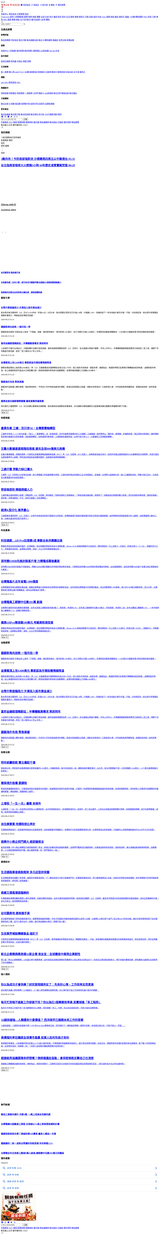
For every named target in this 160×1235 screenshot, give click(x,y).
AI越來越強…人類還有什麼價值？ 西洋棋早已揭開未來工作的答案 (42, 1019)
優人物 (12, 72)
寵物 (72, 17)
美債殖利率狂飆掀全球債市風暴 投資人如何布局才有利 (35, 1037)
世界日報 (62, 40)
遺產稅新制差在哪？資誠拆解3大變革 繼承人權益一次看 (28, 1133)
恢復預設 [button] (4, 140)
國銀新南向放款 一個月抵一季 (15, 327)
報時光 (122, 17)
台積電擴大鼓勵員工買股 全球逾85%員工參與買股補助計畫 (30, 1124)
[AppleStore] (14, 117)
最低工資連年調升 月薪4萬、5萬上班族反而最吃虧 (26, 1114)
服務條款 (29, 122)
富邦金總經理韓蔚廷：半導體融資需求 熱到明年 (24, 343)
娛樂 (34, 17)
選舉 (30, 17)
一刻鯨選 (28, 93)
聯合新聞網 (5, 40)
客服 (15, 122)
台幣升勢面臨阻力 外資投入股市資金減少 (21, 307)
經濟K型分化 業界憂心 (15, 510)
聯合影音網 (25, 114)
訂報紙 (60, 122)
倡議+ (127, 17)
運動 (38, 17)
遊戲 (9, 20)
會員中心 (4, 14)
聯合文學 (57, 93)
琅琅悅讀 (4, 93)
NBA (145, 17)
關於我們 (58, 114)
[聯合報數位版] (2, 7)
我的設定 (12, 14)
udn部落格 (49, 93)
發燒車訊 (41, 72)
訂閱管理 (20, 14)
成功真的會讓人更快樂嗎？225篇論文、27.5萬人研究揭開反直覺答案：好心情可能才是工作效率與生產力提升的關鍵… (50, 990)
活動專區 (36, 51)
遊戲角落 (33, 72)
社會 (47, 17)
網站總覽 (75, 122)
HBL (5, 20)
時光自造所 (40, 104)
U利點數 (12, 51)
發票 (29, 61)
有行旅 (45, 5)
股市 (59, 17)
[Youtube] (8, 117)
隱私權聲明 (44, 122)
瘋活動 (18, 104)
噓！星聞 (4, 72)
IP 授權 (12, 104)
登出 (27, 14)
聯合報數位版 (32, 40)
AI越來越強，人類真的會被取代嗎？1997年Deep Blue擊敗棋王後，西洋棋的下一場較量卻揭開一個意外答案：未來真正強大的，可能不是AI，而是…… (63, 1026)
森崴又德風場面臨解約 (15, 892)
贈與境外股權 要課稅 (14, 783)
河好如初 (26, 5)
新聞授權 (21, 122)
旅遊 (112, 17)
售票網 (24, 104)
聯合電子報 (15, 114)
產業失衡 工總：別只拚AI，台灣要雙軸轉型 (28, 428)
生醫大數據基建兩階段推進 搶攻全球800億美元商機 (33, 448)
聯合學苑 (34, 114)
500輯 (132, 17)
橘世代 (81, 17)
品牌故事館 (49, 104)
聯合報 (6, 5)
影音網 (37, 20)
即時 (12, 17)
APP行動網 (49, 114)
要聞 (26, 17)
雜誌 (116, 17)
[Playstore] (11, 117)
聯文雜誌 (73, 93)
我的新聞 (61, 5)
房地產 (13, 61)
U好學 (42, 20)
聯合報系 (53, 122)
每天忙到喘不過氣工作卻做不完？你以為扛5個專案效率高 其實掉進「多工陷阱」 (51, 1002)
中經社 (19, 61)
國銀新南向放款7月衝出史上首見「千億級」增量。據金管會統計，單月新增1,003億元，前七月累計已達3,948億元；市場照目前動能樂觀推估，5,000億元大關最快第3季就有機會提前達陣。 (78, 659)
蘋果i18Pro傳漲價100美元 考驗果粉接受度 (27, 622)
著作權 (36, 122)
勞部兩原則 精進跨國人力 (17, 489)
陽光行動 (30, 20)
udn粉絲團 (44, 51)
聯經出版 (65, 93)
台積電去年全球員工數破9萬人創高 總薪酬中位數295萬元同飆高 (32, 1153)
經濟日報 (16, 5)
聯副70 (41, 93)
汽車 (154, 17)
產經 (55, 17)
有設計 (36, 5)
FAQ (11, 122)
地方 (51, 17)
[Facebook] (2, 117)
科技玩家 (69, 72)
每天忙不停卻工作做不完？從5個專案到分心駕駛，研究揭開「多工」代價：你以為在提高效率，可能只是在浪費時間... (50, 1008)
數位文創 (4, 104)
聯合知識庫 (5, 114)
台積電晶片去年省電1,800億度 (19, 581)
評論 (91, 17)
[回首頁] (4, 2)
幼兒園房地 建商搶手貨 (15, 913)
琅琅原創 (20, 93)
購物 (48, 20)
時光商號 (31, 104)
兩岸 (95, 17)
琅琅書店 (12, 93)
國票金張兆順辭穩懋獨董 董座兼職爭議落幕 (22, 401)
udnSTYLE (19, 72)
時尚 (150, 17)
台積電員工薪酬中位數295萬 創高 (21, 602)
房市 (64, 17)
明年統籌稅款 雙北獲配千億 (18, 762)
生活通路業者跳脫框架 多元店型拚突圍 (25, 872)
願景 (53, 5)
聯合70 (41, 40)
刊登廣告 (4, 122)
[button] (80, 9)
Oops (104, 17)
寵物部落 (61, 72)
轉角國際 (139, 17)
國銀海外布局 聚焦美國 (12, 382)
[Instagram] (5, 117)
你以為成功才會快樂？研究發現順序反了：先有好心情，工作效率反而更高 (47, 984)
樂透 (25, 61)
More (4, 413)
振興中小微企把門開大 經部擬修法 (22, 841)
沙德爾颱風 (19, 17)
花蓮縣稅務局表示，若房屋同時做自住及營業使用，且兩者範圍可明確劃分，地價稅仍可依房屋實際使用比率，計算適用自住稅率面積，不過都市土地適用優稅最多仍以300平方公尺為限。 (78, 830)
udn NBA (4, 83)
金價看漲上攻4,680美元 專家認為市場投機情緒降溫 (26, 362)
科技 (99, 17)
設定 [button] (3, 143)
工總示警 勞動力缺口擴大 (17, 469)
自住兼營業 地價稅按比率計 (18, 824)
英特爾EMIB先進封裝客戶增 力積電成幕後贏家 (30, 561)
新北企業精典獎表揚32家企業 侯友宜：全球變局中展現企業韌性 (40, 954)
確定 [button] (11, 140)
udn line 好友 (54, 51)
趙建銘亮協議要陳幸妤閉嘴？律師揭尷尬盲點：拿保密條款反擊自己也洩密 (47, 1058)
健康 (76, 17)
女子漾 (23, 20)
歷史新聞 (28, 51)
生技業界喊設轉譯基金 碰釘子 (19, 933)
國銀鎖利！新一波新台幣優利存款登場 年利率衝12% (27, 1143)
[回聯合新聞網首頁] (2, 2)
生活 (68, 17)
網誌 (18, 20)
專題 (13, 20)
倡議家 (55, 40)
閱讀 (108, 17)
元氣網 (48, 72)
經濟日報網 (5, 61)
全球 (43, 17)
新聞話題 (70, 40)
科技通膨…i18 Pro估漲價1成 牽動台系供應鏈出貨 (31, 540)
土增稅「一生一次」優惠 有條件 (21, 803)
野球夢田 (12, 83)
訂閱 (25, 119)
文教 (87, 17)
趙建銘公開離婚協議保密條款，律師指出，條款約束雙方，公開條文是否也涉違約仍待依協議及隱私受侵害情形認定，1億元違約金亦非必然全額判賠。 (63, 1064)
